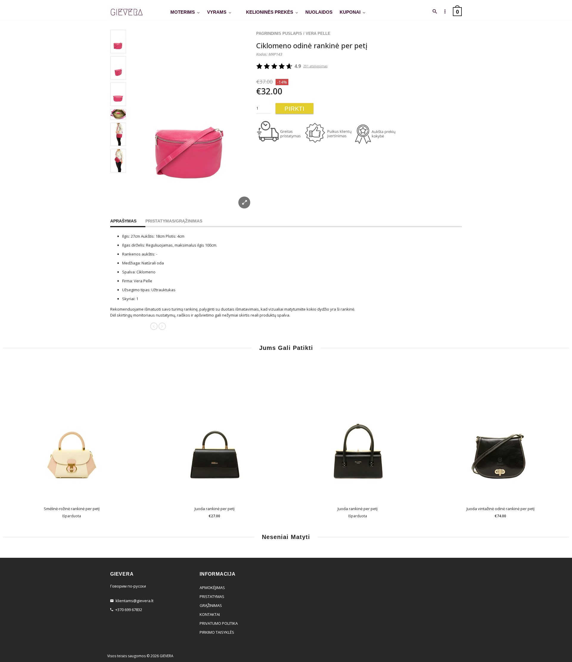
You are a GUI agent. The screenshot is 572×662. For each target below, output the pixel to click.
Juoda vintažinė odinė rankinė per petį (500, 508)
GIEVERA (166, 655)
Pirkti (294, 108)
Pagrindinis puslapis (279, 33)
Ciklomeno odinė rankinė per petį (311, 45)
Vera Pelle (318, 33)
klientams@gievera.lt (134, 600)
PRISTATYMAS (212, 596)
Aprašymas (123, 221)
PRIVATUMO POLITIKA (219, 623)
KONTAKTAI (210, 614)
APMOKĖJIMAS (212, 587)
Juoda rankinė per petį (214, 508)
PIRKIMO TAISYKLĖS (217, 632)
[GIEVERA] (126, 12)
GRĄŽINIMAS (211, 605)
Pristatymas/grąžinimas (173, 221)
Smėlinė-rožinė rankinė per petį (72, 508)
